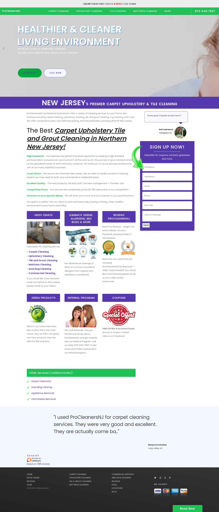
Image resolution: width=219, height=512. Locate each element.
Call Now (55, 73)
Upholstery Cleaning (41, 256)
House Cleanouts (41, 381)
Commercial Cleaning (42, 273)
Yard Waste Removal (43, 399)
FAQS (29, 484)
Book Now (30, 73)
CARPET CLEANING (77, 474)
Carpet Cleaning (39, 251)
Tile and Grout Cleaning (43, 260)
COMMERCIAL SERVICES (123, 474)
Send (146, 225)
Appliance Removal (42, 393)
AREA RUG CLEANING (121, 477)
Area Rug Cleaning (40, 269)
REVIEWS (31, 481)
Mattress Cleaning (40, 264)
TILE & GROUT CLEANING (80, 481)
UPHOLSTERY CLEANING (80, 477)
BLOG (114, 491)
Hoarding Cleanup (41, 387)
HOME (29, 474)
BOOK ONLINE (33, 477)
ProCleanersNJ (11, 11)
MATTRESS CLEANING (79, 484)
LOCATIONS (117, 488)
